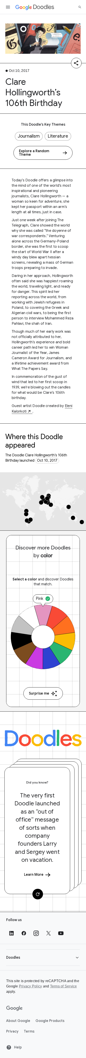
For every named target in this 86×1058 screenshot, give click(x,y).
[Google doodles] (34, 7)
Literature (58, 136)
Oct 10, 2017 (47, 460)
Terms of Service (63, 986)
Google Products (50, 1021)
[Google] (14, 1008)
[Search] (79, 7)
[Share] (76, 63)
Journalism (29, 136)
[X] (48, 933)
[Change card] (37, 894)
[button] (43, 957)
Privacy (12, 1031)
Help (17, 1047)
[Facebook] (24, 933)
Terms (29, 1031)
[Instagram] (36, 933)
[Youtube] (61, 933)
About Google (18, 1021)
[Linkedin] (11, 933)
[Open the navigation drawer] (8, 7)
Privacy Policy (30, 986)
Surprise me (39, 693)
